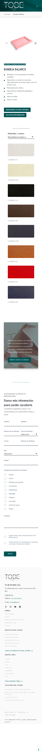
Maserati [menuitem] (7, 659)
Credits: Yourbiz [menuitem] (10, 715)
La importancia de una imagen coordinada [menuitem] (17, 689)
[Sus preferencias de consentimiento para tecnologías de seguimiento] (38, 749)
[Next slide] (35, 43)
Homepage (7, 14)
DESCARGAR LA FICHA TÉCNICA (17, 110)
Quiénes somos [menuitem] (9, 614)
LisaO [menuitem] (6, 665)
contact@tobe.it (14, 602)
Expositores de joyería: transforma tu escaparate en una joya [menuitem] (20, 693)
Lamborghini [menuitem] (8, 670)
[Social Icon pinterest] (19, 607)
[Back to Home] (13, 6)
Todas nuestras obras (12, 681)
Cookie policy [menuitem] (22, 712)
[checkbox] (21, 492)
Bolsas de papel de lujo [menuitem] (12, 643)
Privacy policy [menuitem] (9, 712)
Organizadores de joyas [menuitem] (12, 640)
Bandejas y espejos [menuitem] (11, 646)
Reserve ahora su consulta (19, 360)
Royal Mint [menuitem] (8, 667)
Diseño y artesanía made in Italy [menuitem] (14, 620)
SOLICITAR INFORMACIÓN (15, 115)
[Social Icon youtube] (15, 607)
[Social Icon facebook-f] (6, 607)
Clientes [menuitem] (7, 625)
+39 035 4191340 (16, 598)
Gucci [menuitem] (6, 676)
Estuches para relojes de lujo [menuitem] (14, 700)
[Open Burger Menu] (37, 6)
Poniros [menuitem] (7, 662)
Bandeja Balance (18, 14)
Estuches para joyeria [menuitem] (11, 637)
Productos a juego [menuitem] (10, 622)
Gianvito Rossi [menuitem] (9, 673)
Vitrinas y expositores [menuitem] (11, 634)
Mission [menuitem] (7, 617)
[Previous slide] (6, 43)
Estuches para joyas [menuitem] (11, 697)
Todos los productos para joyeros (17, 651)
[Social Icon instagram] (10, 607)
